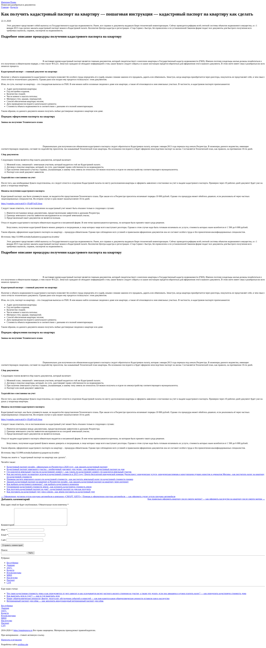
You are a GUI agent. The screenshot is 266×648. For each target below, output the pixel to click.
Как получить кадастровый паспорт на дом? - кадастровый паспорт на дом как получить (49, 489)
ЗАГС (9, 568)
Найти (30, 553)
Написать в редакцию (11, 640)
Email (4, 535)
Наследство (12, 577)
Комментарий (7, 525)
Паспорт (11, 580)
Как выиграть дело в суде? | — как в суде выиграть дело (33, 596)
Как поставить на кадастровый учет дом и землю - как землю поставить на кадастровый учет (51, 492)
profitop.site (23, 644)
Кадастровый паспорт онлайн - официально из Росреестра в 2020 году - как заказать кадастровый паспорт (57, 467)
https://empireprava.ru (22, 630)
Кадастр (10, 570)
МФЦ (9, 575)
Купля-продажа (14, 573)
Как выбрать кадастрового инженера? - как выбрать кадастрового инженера (43, 484)
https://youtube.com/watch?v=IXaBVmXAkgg (21, 203)
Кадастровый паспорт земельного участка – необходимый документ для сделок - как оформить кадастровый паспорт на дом (65, 469)
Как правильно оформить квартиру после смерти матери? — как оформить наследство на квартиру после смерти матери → (206, 499)
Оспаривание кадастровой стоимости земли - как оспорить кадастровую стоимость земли (49, 487)
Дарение (11, 565)
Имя (4, 530)
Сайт (3, 540)
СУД (9, 582)
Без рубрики (12, 563)
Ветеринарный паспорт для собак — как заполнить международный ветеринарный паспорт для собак (55, 601)
